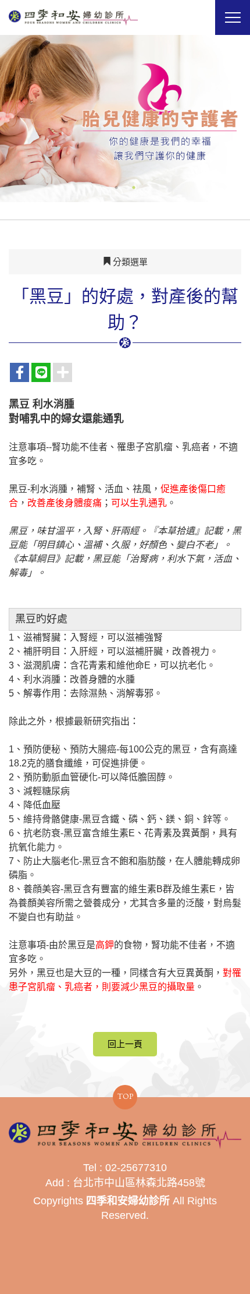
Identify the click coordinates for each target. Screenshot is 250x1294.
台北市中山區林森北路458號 (139, 1183)
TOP (125, 1096)
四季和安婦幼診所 (73, 17)
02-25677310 (136, 1167)
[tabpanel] (125, 118)
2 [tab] (134, 187)
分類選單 (129, 261)
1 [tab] (116, 187)
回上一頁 (125, 1043)
